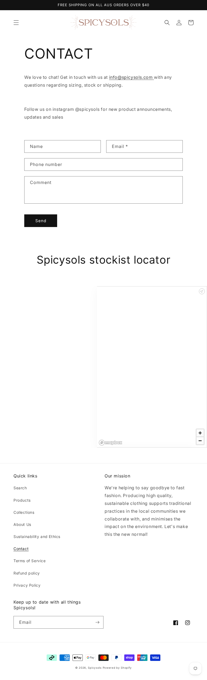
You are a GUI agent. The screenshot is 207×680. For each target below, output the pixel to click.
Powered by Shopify (117, 667)
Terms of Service (29, 560)
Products (22, 500)
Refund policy (26, 573)
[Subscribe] (97, 622)
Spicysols (94, 667)
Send (40, 220)
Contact (21, 548)
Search (20, 488)
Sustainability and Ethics (36, 536)
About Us (22, 524)
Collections (23, 512)
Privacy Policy (26, 585)
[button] (16, 23)
